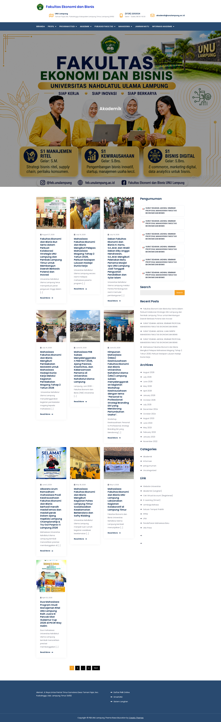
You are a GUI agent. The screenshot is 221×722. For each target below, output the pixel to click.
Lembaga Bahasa (151, 504)
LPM (145, 518)
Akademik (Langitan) (152, 491)
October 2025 (149, 400)
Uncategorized (149, 470)
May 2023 (147, 427)
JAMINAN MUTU (142, 26)
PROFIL (51, 26)
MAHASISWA (124, 26)
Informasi (147, 461)
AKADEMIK (84, 26)
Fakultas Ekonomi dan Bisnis (70, 6)
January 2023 (149, 437)
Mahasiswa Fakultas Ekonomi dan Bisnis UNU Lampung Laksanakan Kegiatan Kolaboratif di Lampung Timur (118, 499)
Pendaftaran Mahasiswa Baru (156, 523)
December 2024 (150, 409)
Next (96, 668)
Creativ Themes (136, 718)
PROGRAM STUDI (67, 26)
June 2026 (147, 381)
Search (145, 287)
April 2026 (147, 390)
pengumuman (149, 466)
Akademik (147, 456)
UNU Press (147, 527)
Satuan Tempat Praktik (153, 509)
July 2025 (147, 404)
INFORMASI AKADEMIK (162, 26)
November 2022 (150, 441)
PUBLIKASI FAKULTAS (104, 26)
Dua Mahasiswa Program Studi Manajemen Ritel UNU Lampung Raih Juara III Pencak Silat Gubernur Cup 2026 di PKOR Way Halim (51, 613)
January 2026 (149, 395)
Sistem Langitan (121, 701)
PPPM (145, 514)
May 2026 (147, 386)
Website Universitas (152, 486)
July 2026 (147, 377)
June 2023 (147, 423)
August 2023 (148, 418)
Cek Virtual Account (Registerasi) (158, 495)
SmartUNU (118, 697)
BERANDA (40, 26)
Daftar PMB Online (122, 692)
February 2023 (149, 432)
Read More (45, 298)
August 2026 (148, 372)
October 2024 (149, 413)
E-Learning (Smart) (152, 500)
